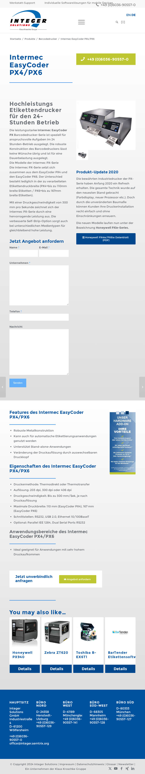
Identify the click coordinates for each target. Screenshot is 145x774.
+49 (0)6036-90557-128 (99, 720)
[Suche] (116, 22)
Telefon (15, 311)
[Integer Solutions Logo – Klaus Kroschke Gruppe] (28, 20)
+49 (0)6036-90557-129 (45, 724)
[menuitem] (23, 3)
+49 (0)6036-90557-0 (118, 5)
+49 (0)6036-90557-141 (72, 720)
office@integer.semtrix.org (29, 743)
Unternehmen (19, 262)
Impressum (66, 764)
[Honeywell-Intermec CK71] (142, 387)
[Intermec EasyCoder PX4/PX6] (106, 125)
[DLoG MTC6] (3, 387)
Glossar (111, 764)
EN (128, 15)
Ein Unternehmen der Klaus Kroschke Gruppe (55, 769)
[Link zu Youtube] (116, 768)
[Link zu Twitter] (110, 768)
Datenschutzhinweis (90, 764)
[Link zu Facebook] (121, 768)
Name (14, 247)
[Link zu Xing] (127, 768)
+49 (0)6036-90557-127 (125, 717)
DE (133, 15)
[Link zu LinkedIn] (133, 768)
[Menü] (80, 22)
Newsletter (126, 764)
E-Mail (44, 247)
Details (24, 669)
